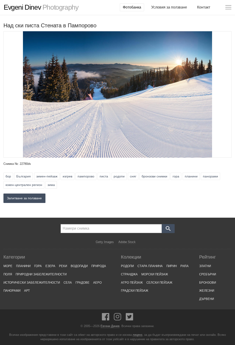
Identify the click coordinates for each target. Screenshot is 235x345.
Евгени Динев (110, 326)
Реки (63, 266)
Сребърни (207, 274)
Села (68, 282)
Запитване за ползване (24, 198)
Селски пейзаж (159, 282)
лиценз (137, 334)
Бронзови (207, 282)
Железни (206, 290)
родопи (119, 176)
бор (8, 176)
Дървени (206, 299)
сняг (133, 176)
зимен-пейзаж (46, 176)
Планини (23, 266)
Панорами (11, 290)
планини (191, 176)
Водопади (79, 266)
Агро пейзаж (132, 282)
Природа (98, 266)
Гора (38, 266)
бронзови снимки (154, 176)
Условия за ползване (169, 7)
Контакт (203, 7)
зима (51, 185)
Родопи (127, 266)
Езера (50, 266)
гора (176, 176)
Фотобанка (132, 7)
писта (104, 176)
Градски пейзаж (134, 290)
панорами (210, 176)
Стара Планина (150, 266)
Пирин (171, 266)
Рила (184, 266)
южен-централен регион (24, 185)
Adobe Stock (127, 242)
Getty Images (105, 242)
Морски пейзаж (154, 274)
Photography (41, 7)
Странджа (129, 274)
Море (7, 266)
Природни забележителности (41, 274)
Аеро (97, 282)
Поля (7, 274)
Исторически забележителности (31, 282)
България (23, 176)
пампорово (86, 176)
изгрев (67, 176)
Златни (205, 266)
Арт (27, 290)
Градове (83, 282)
